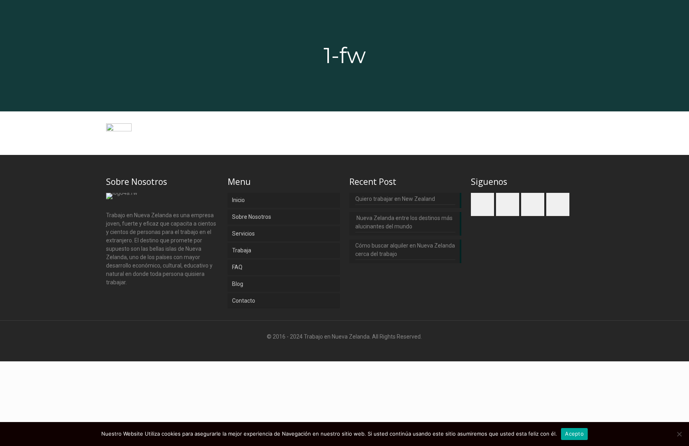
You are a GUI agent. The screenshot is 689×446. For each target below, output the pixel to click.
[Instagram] (366, 349)
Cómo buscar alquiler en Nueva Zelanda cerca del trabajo (405, 249)
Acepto (574, 433)
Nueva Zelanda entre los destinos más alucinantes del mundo (404, 222)
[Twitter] (344, 349)
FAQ (237, 267)
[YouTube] (355, 349)
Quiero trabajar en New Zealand (395, 199)
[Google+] (333, 349)
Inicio (238, 200)
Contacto (243, 300)
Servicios (243, 233)
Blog (237, 284)
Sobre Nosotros (251, 217)
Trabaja (241, 250)
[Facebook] (323, 349)
